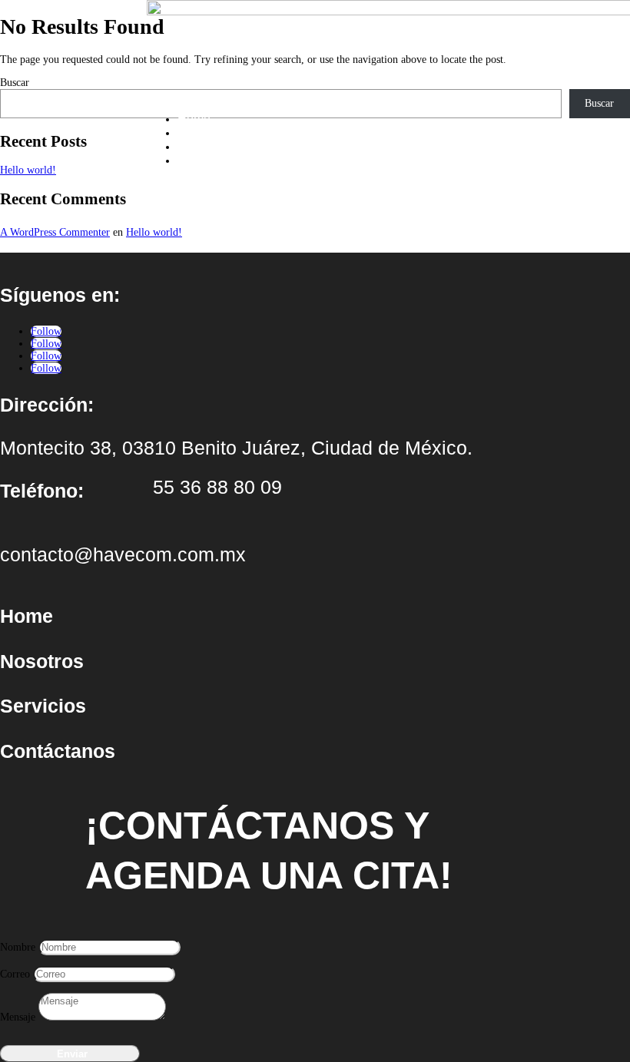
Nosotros (202, 132)
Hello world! (154, 232)
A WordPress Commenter (55, 232)
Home (194, 118)
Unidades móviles (226, 146)
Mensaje (17, 1017)
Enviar (72, 1054)
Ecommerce (210, 160)
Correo (15, 974)
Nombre (17, 947)
